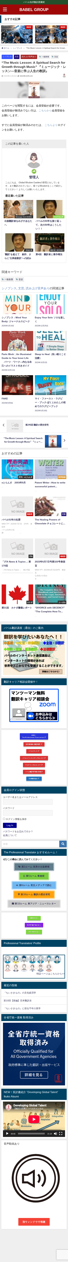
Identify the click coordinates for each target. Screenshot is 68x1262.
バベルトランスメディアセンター (33, 758)
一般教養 (45, 57)
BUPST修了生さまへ (34, 925)
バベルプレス (33, 751)
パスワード (9, 808)
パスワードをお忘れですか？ (18, 831)
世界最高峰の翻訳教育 (33, 744)
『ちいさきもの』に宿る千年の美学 (22, 1008)
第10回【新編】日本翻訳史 (18, 1000)
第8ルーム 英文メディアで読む (35, 885)
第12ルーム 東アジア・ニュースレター (35, 903)
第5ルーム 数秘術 (35, 876)
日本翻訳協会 (33, 778)
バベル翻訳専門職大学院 (33, 771)
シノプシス (7, 57)
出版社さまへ (34, 918)
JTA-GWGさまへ (34, 931)
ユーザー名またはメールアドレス (20, 797)
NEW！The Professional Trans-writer (33, 736)
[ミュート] (55, 1133)
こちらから (45, 110)
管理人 (34, 177)
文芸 (16, 57)
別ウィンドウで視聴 (34, 1222)
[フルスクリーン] (60, 1133)
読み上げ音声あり (29, 57)
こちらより (51, 125)
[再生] (7, 1133)
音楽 (56, 57)
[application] (34, 1119)
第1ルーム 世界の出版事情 (35, 867)
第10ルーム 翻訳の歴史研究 (35, 894)
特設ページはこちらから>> (50, 974)
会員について (10, 835)
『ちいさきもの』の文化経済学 (22, 993)
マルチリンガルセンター (33, 765)
